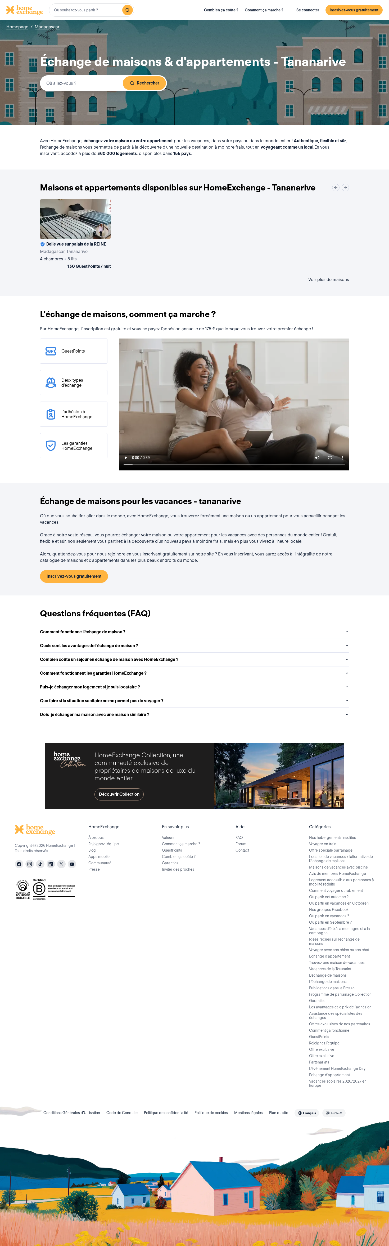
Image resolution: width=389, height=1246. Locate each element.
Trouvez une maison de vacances (337, 962)
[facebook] (19, 864)
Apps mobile (99, 857)
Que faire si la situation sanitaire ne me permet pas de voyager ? (102, 700)
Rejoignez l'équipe (324, 1043)
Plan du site (278, 1113)
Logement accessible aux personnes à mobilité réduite (341, 882)
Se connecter (307, 10)
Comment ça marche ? (264, 10)
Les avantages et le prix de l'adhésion (340, 1007)
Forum (241, 844)
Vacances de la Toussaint (330, 969)
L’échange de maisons (328, 975)
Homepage (17, 26)
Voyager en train (322, 844)
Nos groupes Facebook (329, 909)
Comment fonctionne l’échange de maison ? (82, 631)
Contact (242, 850)
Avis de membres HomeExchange (337, 873)
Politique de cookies (211, 1113)
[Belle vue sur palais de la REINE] (75, 235)
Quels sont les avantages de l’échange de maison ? (89, 645)
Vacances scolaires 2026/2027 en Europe (338, 1083)
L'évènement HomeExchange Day (337, 1068)
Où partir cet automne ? (329, 897)
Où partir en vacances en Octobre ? (339, 903)
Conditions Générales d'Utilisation (71, 1113)
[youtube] (72, 864)
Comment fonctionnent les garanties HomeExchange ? (93, 673)
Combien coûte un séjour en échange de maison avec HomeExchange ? (109, 659)
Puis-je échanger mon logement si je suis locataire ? (90, 686)
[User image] (102, 230)
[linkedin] (51, 864)
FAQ (239, 837)
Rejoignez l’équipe (103, 844)
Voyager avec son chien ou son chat (339, 950)
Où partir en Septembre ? (330, 922)
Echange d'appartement (329, 956)
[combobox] (91, 10)
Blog (92, 850)
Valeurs (168, 837)
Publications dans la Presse (332, 988)
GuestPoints (172, 850)
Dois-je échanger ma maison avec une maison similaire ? (94, 714)
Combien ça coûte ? (221, 10)
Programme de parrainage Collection (340, 994)
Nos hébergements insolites (332, 837)
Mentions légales (248, 1113)
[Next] (345, 187)
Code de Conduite (122, 1113)
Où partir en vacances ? (329, 916)
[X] (61, 864)
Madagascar (47, 26)
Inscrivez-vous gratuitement (354, 10)
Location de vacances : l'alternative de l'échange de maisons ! (341, 859)
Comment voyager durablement (336, 890)
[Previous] (336, 187)
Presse (94, 869)
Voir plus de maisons (328, 279)
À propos (96, 837)
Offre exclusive (321, 1049)
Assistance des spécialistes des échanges (335, 1015)
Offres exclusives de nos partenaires (339, 1024)
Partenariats (319, 1062)
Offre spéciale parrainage (330, 850)
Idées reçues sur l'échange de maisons (334, 941)
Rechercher (148, 83)
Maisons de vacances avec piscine (338, 867)
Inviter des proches (178, 869)
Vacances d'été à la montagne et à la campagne (339, 931)
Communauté (99, 863)
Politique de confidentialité (166, 1113)
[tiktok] (40, 864)
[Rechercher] (127, 10)
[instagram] (29, 864)
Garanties (170, 863)
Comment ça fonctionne (329, 1030)
